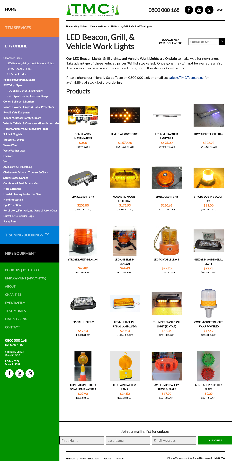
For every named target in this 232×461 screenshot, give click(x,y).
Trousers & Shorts (13, 139)
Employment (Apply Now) (25, 278)
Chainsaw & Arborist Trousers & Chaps (26, 172)
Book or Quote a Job (22, 270)
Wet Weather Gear (14, 150)
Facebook (9, 373)
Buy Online (16, 46)
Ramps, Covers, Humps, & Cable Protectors (28, 106)
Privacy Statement (89, 458)
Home (10, 9)
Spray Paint (10, 221)
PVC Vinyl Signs (12, 85)
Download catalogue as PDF (170, 41)
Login (220, 10)
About (10, 286)
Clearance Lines (12, 57)
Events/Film (15, 303)
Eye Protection (12, 204)
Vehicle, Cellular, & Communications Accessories (31, 123)
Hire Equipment (20, 253)
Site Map (70, 458)
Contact (12, 327)
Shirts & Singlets (12, 134)
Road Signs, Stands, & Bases (19, 79)
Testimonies (15, 311)
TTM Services (18, 27)
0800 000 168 (16, 340)
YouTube (19, 373)
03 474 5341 (15, 345)
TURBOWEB (219, 458)
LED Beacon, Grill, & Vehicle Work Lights (30, 63)
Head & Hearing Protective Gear (22, 194)
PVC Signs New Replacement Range (28, 96)
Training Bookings (25, 235)
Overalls (8, 155)
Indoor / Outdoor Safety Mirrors (22, 117)
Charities (13, 294)
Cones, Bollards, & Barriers (18, 101)
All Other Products (18, 74)
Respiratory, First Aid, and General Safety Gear (30, 210)
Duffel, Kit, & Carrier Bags (18, 215)
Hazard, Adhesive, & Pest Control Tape (25, 128)
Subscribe (215, 440)
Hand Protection (13, 199)
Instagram (29, 373)
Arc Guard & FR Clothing (17, 166)
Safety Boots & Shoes (19, 68)
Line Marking (16, 319)
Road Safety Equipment (17, 112)
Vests (6, 161)
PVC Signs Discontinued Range (25, 90)
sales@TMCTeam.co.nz (186, 77)
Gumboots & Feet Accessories (21, 183)
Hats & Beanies (12, 188)
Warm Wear (10, 145)
